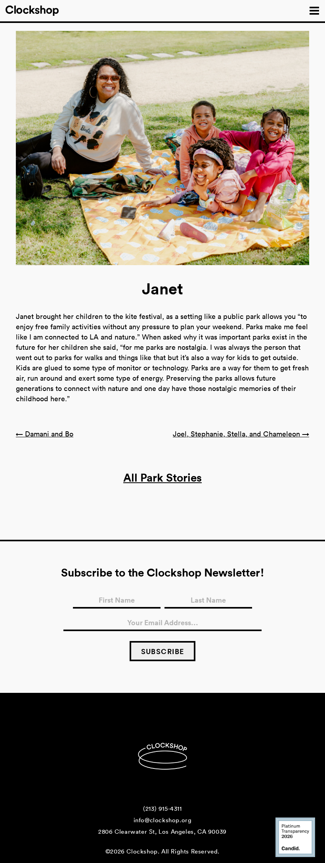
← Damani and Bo (44, 433)
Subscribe (162, 651)
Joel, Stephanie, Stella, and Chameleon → (241, 433)
